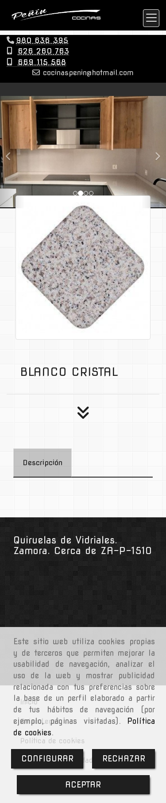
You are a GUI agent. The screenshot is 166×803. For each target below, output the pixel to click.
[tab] (42, 463)
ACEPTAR (83, 784)
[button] (12, 152)
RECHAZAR (123, 758)
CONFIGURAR (47, 758)
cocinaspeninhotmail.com (87, 72)
